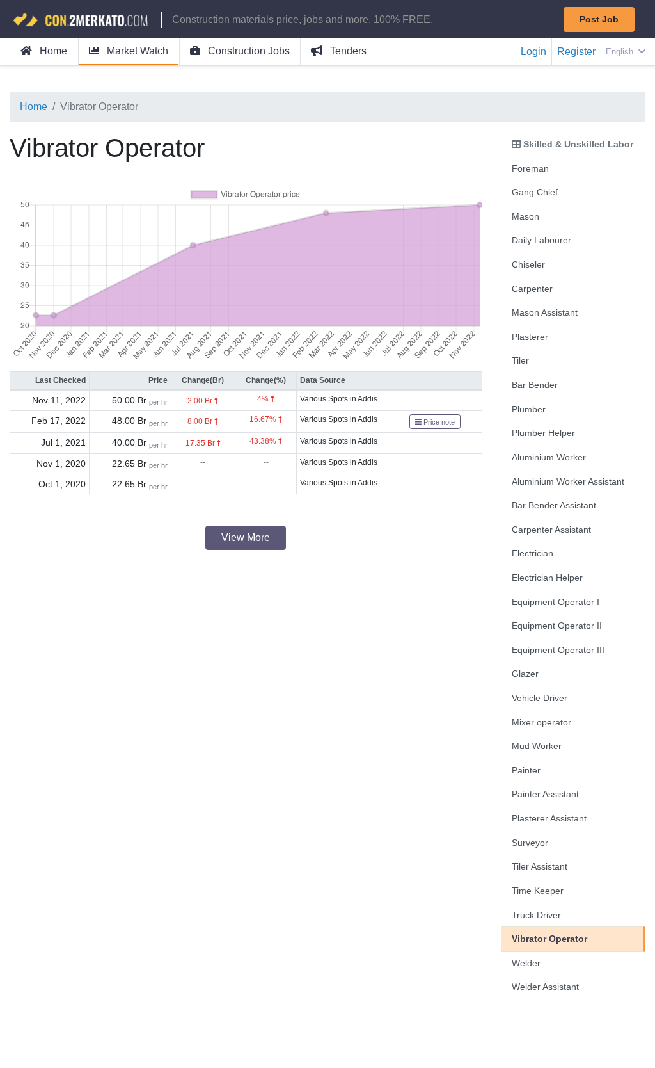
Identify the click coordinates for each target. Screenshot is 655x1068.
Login (533, 51)
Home (52, 50)
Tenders (347, 50)
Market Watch (136, 50)
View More (245, 537)
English (621, 51)
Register (576, 51)
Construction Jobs (247, 50)
